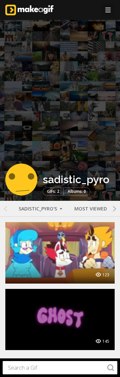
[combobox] (60, 367)
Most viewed (90, 208)
